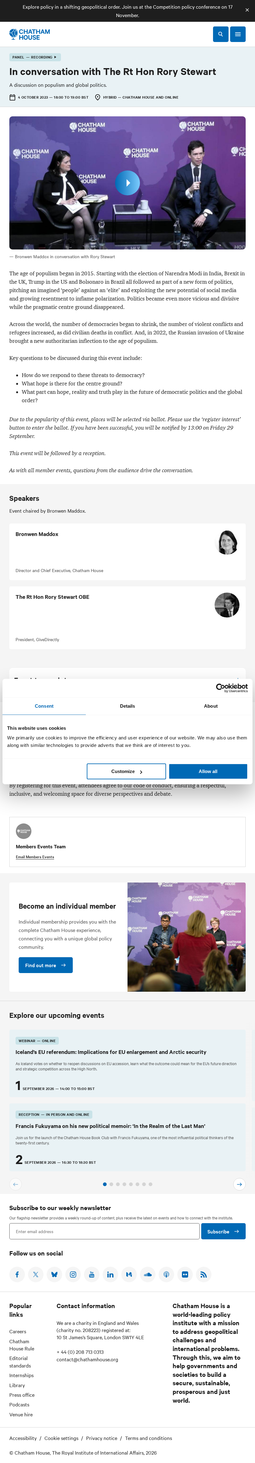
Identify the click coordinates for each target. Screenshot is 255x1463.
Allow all (208, 771)
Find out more (40, 965)
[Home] (29, 34)
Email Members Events (35, 856)
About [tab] (211, 706)
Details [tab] (127, 706)
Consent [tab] (44, 706)
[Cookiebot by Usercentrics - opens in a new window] (220, 688)
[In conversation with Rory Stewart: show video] (127, 182)
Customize (123, 771)
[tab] (105, 1184)
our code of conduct (147, 785)
